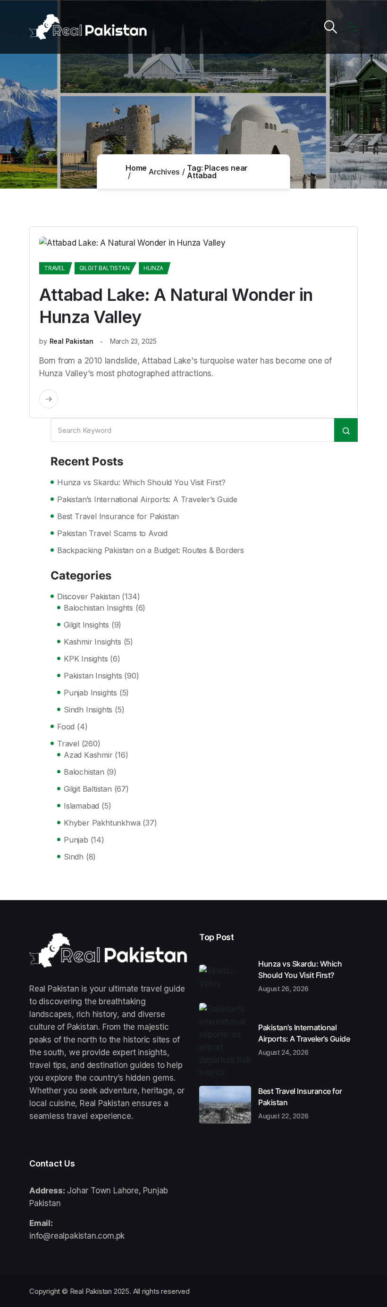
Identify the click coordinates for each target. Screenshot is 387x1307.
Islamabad (81, 806)
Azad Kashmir (88, 755)
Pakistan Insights (93, 675)
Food (66, 726)
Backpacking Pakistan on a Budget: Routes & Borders (150, 550)
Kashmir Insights (92, 641)
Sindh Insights (88, 709)
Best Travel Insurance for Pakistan (118, 516)
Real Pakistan (71, 341)
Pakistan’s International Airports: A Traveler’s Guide (147, 499)
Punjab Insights (90, 692)
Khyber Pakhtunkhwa (102, 822)
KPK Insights (86, 658)
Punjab (76, 839)
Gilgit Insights (86, 624)
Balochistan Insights (98, 607)
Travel (54, 268)
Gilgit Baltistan (104, 268)
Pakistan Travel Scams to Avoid (112, 533)
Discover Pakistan (88, 596)
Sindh (74, 856)
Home (136, 168)
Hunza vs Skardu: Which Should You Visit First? (141, 482)
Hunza (153, 268)
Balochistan (84, 772)
